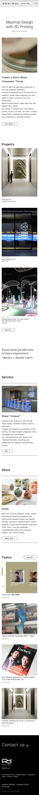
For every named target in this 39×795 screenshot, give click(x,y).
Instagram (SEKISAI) (8, 784)
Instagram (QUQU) (23, 784)
